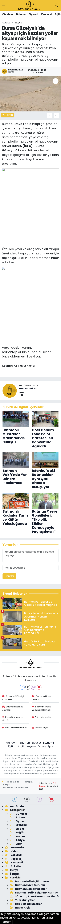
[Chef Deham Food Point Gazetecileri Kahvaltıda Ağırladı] (45, 419)
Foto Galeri (17, 847)
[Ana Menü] (3, 5)
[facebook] (14, 799)
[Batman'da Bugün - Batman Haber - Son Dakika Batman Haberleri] (29, 5)
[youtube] (51, 799)
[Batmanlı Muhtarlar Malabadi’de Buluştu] (16, 419)
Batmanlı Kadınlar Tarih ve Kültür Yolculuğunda (15, 517)
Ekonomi (46, 14)
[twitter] (26, 799)
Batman (20, 14)
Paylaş (9, 114)
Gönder (9, 576)
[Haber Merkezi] (10, 390)
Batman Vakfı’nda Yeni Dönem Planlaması (16, 476)
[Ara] (56, 5)
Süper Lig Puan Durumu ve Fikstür (37, 896)
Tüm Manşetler (43, 717)
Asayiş (42, 746)
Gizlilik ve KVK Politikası (15, 787)
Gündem (7, 14)
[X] (27, 687)
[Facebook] (22, 687)
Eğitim (11, 746)
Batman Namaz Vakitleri (12, 708)
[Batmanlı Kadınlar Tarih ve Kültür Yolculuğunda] (16, 500)
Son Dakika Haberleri (16, 727)
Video (14, 851)
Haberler (6, 22)
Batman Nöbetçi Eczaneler (13, 698)
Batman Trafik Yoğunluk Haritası (41, 708)
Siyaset (33, 14)
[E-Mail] (21, 394)
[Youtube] (39, 687)
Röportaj (16, 859)
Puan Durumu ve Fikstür (12, 719)
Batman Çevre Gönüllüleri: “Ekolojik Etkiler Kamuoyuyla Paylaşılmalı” (44, 521)
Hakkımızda (12, 781)
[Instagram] (33, 687)
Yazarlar (16, 855)
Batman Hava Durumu (41, 698)
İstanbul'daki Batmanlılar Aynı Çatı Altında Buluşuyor (43, 478)
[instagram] (39, 799)
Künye (6, 784)
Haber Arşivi (42, 727)
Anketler (16, 866)
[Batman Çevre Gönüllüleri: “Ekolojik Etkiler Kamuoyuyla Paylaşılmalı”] (45, 500)
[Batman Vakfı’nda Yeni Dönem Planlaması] (16, 460)
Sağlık (21, 746)
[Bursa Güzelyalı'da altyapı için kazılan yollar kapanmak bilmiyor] (30, 93)
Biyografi (16, 862)
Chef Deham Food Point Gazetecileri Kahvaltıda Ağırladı (43, 438)
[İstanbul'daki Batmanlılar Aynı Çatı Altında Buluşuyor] (45, 460)
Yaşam (18, 22)
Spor (50, 746)
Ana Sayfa (17, 806)
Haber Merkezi (28, 388)
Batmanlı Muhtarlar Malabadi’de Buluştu (14, 436)
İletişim (29, 781)
